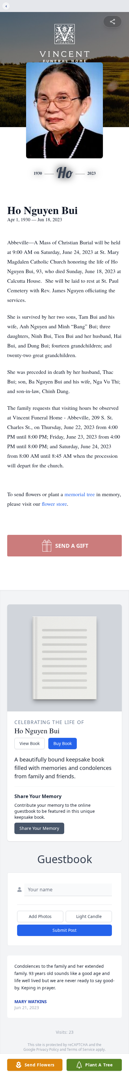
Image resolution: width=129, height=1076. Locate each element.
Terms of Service (81, 1049)
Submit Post (64, 930)
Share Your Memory (39, 828)
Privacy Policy (47, 1049)
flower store (54, 503)
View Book (30, 743)
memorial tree (79, 494)
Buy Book (62, 743)
